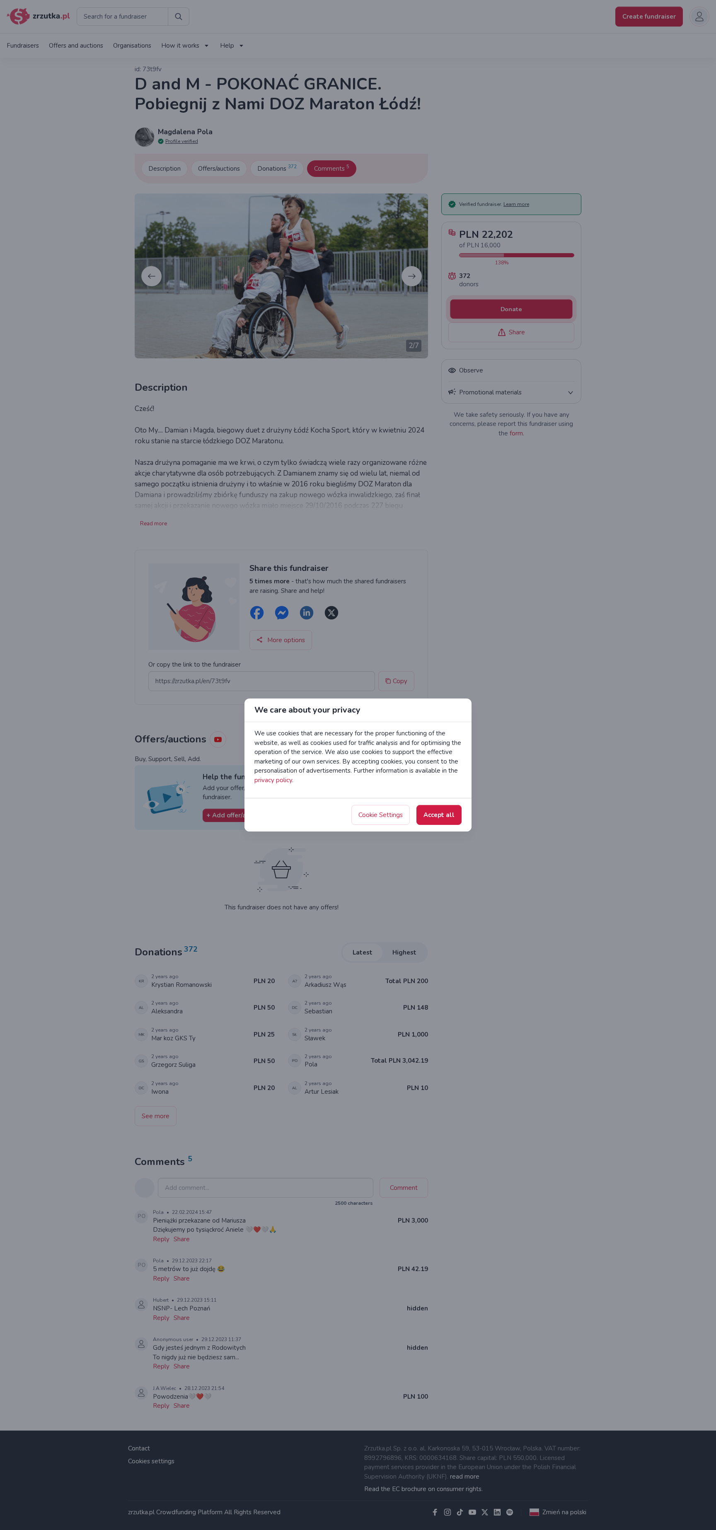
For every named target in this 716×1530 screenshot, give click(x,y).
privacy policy (273, 780)
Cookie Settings (380, 815)
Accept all (439, 815)
